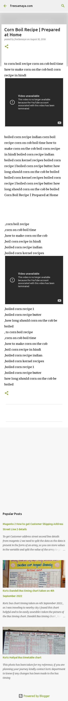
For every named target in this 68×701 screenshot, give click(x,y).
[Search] (63, 5)
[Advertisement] (34, 467)
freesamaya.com (21, 5)
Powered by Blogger (36, 696)
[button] (6, 46)
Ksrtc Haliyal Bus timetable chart (22, 657)
